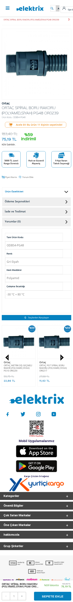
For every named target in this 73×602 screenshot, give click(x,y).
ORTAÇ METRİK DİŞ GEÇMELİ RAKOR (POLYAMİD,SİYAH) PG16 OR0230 (18, 368)
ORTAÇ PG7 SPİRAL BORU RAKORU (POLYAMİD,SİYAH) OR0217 (53, 368)
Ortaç (7, 362)
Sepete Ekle (52, 596)
